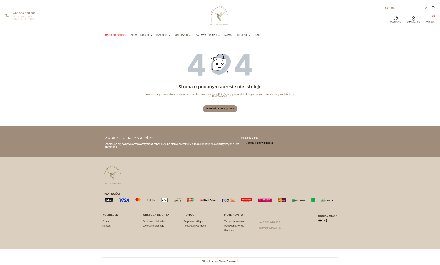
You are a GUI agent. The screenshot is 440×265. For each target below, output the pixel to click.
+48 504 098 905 (24, 13)
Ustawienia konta (234, 225)
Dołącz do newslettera (259, 142)
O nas (105, 221)
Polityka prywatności (195, 225)
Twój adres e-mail (248, 138)
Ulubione (229, 230)
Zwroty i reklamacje (153, 225)
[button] (433, 8)
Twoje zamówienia (234, 221)
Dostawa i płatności (154, 221)
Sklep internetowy (219, 261)
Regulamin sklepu (193, 221)
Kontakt (107, 225)
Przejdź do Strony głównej (220, 108)
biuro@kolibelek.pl (270, 228)
